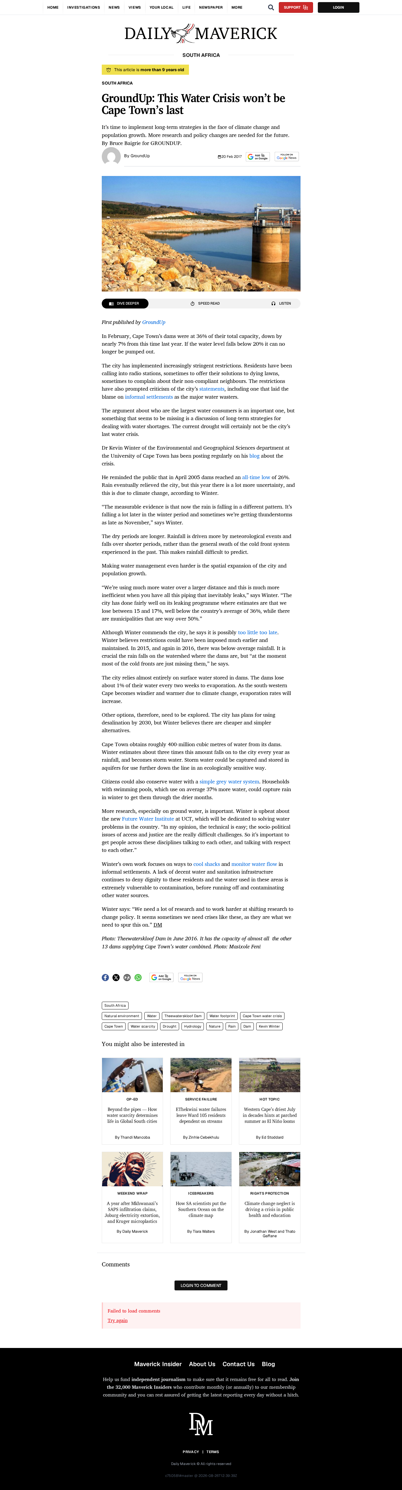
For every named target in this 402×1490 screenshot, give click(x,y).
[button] (258, 156)
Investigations (83, 7)
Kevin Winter (269, 1026)
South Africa (115, 1005)
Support (292, 7)
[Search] (271, 7)
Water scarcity (143, 1026)
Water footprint (222, 1016)
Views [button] (135, 7)
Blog (268, 1364)
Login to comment (201, 1285)
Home (53, 7)
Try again (118, 1320)
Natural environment (121, 1016)
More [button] (237, 7)
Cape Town (113, 1026)
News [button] (114, 7)
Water (152, 1016)
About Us (202, 1364)
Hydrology (192, 1026)
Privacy (191, 1452)
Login (338, 7)
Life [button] (186, 7)
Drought (169, 1026)
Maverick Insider (158, 1364)
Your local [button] (162, 7)
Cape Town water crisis (262, 1016)
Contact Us (239, 1364)
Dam (247, 1026)
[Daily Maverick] (201, 33)
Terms (213, 1452)
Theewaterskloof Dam (183, 1016)
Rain (232, 1026)
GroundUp (140, 155)
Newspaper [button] (211, 7)
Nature (214, 1026)
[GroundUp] (111, 156)
